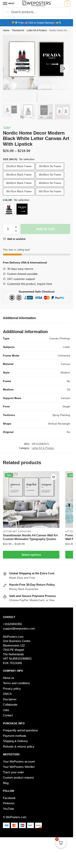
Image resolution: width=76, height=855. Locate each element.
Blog (6, 783)
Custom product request (18, 777)
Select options (31, 554)
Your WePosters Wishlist (18, 766)
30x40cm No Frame (50, 174)
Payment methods (14, 735)
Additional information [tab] (19, 318)
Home (6, 30)
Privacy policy (12, 688)
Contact (8, 715)
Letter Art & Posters (37, 30)
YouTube (8, 808)
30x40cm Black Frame (19, 174)
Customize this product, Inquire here (29, 283)
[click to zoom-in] (36, 68)
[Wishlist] (54, 477)
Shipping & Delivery (15, 741)
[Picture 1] (9, 209)
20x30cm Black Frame (19, 166)
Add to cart (45, 229)
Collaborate (10, 704)
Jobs (6, 710)
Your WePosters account (19, 761)
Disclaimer (10, 699)
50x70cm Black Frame (19, 191)
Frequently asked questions (20, 730)
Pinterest (8, 803)
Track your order (13, 772)
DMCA (7, 693)
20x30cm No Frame (50, 166)
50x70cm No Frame (50, 191)
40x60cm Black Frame (19, 183)
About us (8, 677)
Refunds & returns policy (18, 746)
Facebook (9, 798)
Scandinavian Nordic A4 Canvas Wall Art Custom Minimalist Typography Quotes (30, 537)
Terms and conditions (16, 683)
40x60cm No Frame (50, 183)
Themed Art (18, 30)
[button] (16, 227)
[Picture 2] (22, 209)
